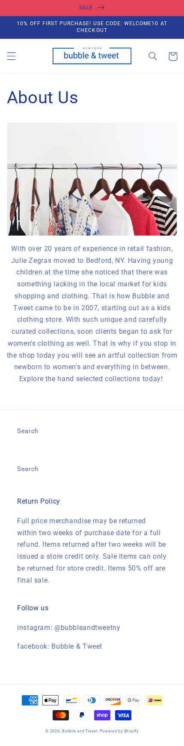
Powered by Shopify (119, 731)
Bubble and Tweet (80, 731)
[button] (11, 56)
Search (28, 431)
